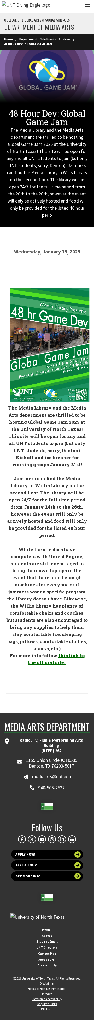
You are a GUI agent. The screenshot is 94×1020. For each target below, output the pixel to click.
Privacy (47, 994)
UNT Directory (47, 947)
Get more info (28, 876)
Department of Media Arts (39, 27)
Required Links (47, 1004)
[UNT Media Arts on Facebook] (22, 839)
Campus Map (47, 953)
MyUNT (47, 929)
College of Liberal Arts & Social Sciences (37, 20)
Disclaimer (47, 983)
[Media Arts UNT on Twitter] (32, 839)
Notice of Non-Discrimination (47, 989)
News (66, 39)
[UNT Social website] (72, 839)
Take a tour (26, 865)
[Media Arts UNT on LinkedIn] (62, 839)
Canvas (47, 936)
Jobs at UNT (47, 959)
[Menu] (87, 6)
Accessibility (47, 965)
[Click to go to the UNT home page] (26, 6)
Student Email (47, 941)
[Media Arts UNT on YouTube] (42, 839)
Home (8, 39)
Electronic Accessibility (47, 999)
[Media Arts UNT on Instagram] (52, 839)
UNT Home (47, 1009)
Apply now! (25, 854)
